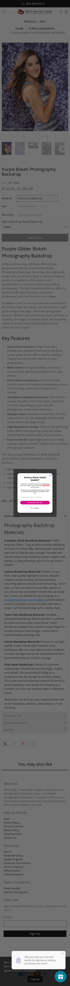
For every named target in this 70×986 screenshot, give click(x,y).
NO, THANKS (35, 508)
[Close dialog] (51, 475)
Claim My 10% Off (35, 502)
